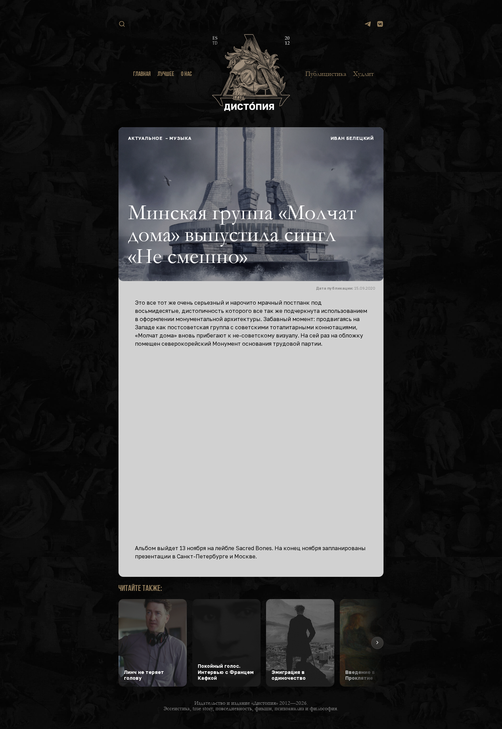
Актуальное (145, 138)
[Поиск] (121, 24)
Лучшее (165, 74)
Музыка (180, 138)
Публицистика (325, 74)
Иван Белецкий (352, 138)
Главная (142, 74)
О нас (186, 74)
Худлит (363, 74)
